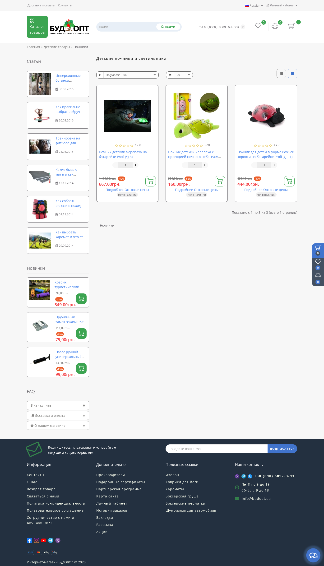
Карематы (175, 489)
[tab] (58, 405)
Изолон (172, 475)
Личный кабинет (282, 5)
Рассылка (104, 524)
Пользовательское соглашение (55, 510)
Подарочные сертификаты (120, 482)
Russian (255, 5)
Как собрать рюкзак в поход (68, 203)
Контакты (65, 5)
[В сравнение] (153, 99)
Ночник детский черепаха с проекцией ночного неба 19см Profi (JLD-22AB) (193, 157)
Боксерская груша (182, 496)
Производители (110, 475)
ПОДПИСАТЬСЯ (282, 449)
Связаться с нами (43, 496)
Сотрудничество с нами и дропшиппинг (50, 519)
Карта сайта (107, 496)
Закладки (104, 517)
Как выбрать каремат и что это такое (70, 237)
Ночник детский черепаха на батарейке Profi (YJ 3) (123, 154)
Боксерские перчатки (185, 503)
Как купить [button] (41, 405)
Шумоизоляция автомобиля (191, 510)
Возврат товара (41, 489)
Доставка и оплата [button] (49, 415)
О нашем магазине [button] (49, 425)
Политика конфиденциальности (56, 503)
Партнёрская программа (119, 489)
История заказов (111, 510)
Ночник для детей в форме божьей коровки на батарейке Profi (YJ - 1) (265, 154)
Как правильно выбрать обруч (68, 109)
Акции (102, 531)
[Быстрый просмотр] (152, 107)
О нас (32, 482)
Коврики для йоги (182, 482)
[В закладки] (152, 91)
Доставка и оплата (41, 5)
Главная (33, 47)
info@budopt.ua (256, 498)
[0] (275, 26)
